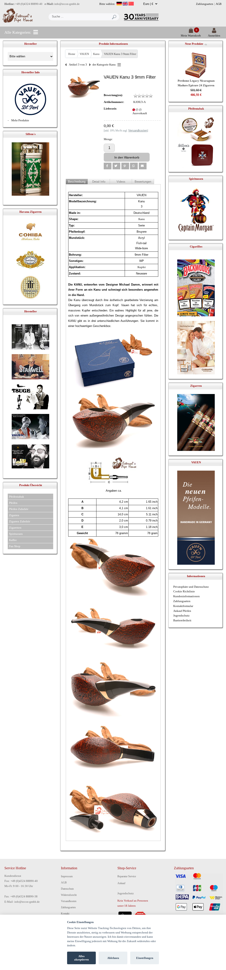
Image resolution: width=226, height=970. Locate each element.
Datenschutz (67, 888)
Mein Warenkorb (191, 35)
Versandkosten (68, 901)
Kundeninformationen (186, 596)
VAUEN (84, 54)
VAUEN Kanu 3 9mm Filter (120, 54)
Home (71, 54)
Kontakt (65, 913)
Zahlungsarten (204, 4)
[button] (107, 166)
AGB (219, 4)
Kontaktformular (183, 606)
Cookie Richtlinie (184, 591)
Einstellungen (144, 958)
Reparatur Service (126, 876)
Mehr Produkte (20, 120)
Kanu (96, 54)
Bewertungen (143, 181)
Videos (121, 181)
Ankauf (121, 883)
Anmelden (214, 35)
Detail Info (98, 181)
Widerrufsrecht (69, 895)
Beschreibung (76, 181)
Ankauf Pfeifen (182, 611)
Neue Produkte (194, 43)
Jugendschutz (181, 615)
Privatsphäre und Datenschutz (191, 586)
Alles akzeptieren (81, 958)
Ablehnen (113, 958)
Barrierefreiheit (182, 620)
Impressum (67, 876)
